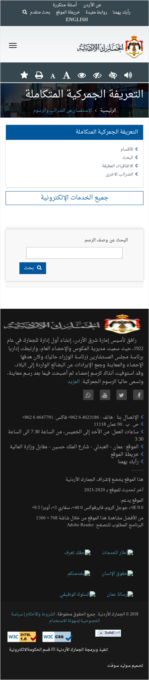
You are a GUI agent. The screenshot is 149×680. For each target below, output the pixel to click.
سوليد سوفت (119, 666)
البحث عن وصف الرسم (106, 240)
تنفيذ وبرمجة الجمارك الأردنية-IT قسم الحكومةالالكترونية (58, 650)
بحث (29, 268)
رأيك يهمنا (121, 12)
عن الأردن (92, 5)
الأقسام (127, 149)
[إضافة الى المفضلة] (24, 75)
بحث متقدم (38, 12)
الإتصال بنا (127, 417)
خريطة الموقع (68, 12)
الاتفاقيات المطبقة (117, 166)
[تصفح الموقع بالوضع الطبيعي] (82, 75)
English (77, 20)
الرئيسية (108, 110)
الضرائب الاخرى (119, 174)
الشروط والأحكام (40, 614)
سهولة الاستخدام (64, 621)
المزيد (74, 381)
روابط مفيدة (96, 12)
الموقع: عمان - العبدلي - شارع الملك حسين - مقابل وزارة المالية (74, 447)
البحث (127, 158)
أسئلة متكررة (65, 5)
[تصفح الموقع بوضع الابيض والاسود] (113, 75)
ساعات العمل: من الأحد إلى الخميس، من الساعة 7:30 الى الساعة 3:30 (75, 435)
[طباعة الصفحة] (39, 75)
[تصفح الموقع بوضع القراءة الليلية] (97, 75)
